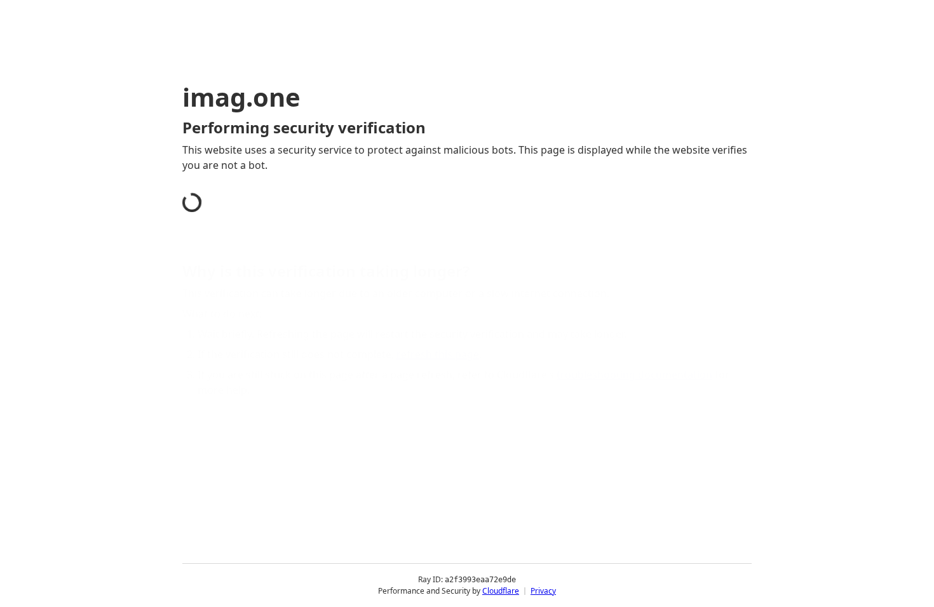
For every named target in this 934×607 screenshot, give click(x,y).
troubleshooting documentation (634, 375)
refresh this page (437, 354)
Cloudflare (500, 590)
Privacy (543, 590)
